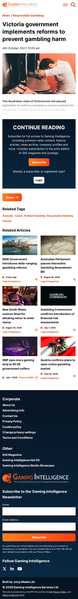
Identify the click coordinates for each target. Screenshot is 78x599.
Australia (7, 215)
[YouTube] (19, 569)
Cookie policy (11, 427)
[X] (4, 569)
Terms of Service (10, 595)
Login (39, 180)
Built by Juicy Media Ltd (18, 581)
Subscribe (39, 162)
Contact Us (10, 416)
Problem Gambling (35, 215)
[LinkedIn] (12, 569)
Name (5, 504)
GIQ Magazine (12, 454)
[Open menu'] (65, 4)
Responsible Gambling (28, 15)
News (6, 15)
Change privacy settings (19, 432)
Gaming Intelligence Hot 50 (21, 460)
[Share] (36, 279)
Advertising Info (13, 410)
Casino (19, 215)
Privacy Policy (12, 421)
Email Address (10, 519)
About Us (8, 405)
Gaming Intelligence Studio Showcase (28, 465)
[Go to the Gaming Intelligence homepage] (19, 4)
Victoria (7, 220)
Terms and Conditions (17, 437)
